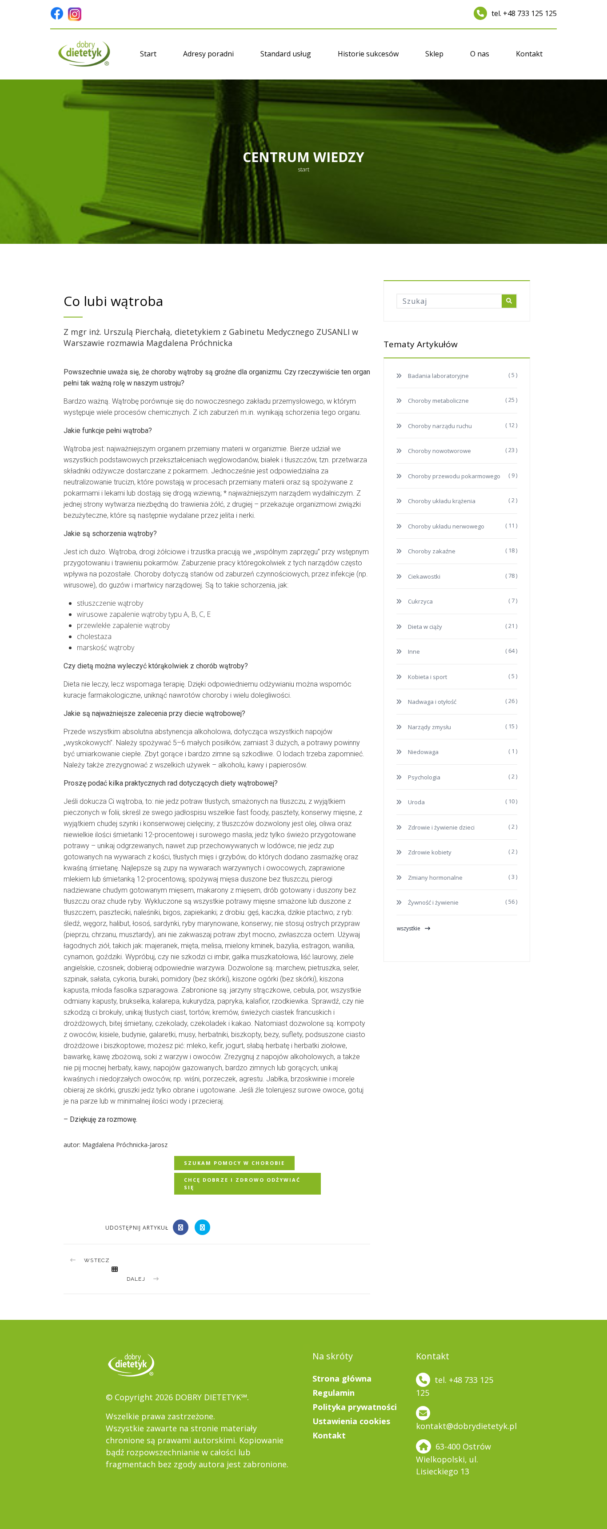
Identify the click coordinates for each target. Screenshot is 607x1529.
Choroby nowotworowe (439, 451)
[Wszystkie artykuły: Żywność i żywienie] (115, 1269)
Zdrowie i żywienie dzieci (441, 827)
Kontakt (529, 54)
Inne (413, 651)
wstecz (97, 1260)
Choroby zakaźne (431, 551)
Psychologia (423, 777)
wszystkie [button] (408, 928)
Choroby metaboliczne (438, 401)
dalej (136, 1279)
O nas (479, 54)
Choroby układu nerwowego (445, 526)
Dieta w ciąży (424, 627)
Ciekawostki (423, 576)
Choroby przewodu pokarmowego (453, 476)
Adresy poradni (208, 54)
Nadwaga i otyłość (431, 702)
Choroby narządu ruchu (439, 426)
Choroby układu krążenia (441, 501)
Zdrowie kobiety (429, 852)
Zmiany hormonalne (435, 878)
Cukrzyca (420, 601)
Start (148, 54)
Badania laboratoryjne (438, 376)
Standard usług (285, 54)
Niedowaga (423, 752)
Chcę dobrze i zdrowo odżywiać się (242, 1183)
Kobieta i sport (427, 677)
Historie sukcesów (368, 54)
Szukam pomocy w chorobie (234, 1163)
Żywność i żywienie (433, 902)
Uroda (416, 802)
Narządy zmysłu (429, 727)
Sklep (434, 54)
